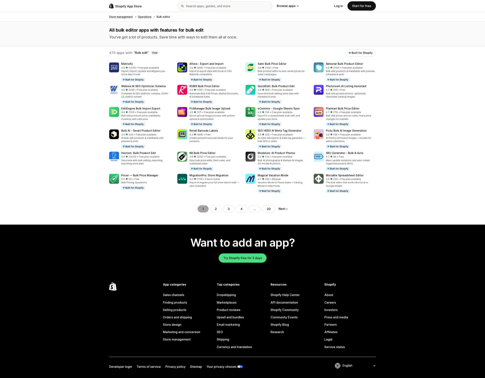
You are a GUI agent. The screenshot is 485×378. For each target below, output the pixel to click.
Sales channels (173, 295)
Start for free (361, 6)
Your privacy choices (221, 367)
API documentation (284, 302)
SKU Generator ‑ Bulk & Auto (344, 153)
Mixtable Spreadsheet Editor (345, 175)
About (328, 295)
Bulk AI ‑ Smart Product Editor (140, 130)
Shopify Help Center (285, 295)
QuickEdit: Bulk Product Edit (276, 86)
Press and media (336, 317)
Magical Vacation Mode (273, 175)
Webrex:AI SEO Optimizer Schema (143, 86)
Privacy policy (175, 367)
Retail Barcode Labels (203, 130)
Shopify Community (285, 310)
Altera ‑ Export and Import (206, 63)
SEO (220, 332)
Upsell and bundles (230, 317)
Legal (328, 339)
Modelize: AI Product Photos (276, 153)
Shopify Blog (280, 324)
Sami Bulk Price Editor (272, 63)
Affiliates (330, 332)
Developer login (120, 367)
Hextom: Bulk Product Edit (138, 153)
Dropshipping (226, 295)
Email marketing (228, 324)
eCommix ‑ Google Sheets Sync (279, 108)
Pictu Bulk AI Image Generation (346, 130)
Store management (177, 339)
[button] (140, 72)
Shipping (223, 339)
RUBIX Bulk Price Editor (204, 86)
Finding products (175, 302)
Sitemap (196, 367)
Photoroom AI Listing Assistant (346, 86)
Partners (330, 324)
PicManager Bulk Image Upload (209, 108)
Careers (330, 302)
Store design (172, 324)
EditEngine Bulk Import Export (140, 108)
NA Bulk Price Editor (202, 153)
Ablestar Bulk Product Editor (344, 63)
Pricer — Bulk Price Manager (139, 175)
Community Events (284, 317)
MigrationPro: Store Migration (208, 175)
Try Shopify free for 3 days (242, 258)
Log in (338, 6)
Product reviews (228, 310)
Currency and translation (234, 347)
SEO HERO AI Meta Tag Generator (279, 130)
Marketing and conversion (181, 332)
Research (277, 332)
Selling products (174, 310)
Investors (331, 310)
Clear (155, 52)
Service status (334, 347)
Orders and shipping (177, 317)
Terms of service (149, 367)
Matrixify (127, 63)
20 (269, 209)
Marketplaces (226, 302)
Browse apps (286, 6)
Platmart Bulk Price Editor (342, 108)
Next (281, 209)
